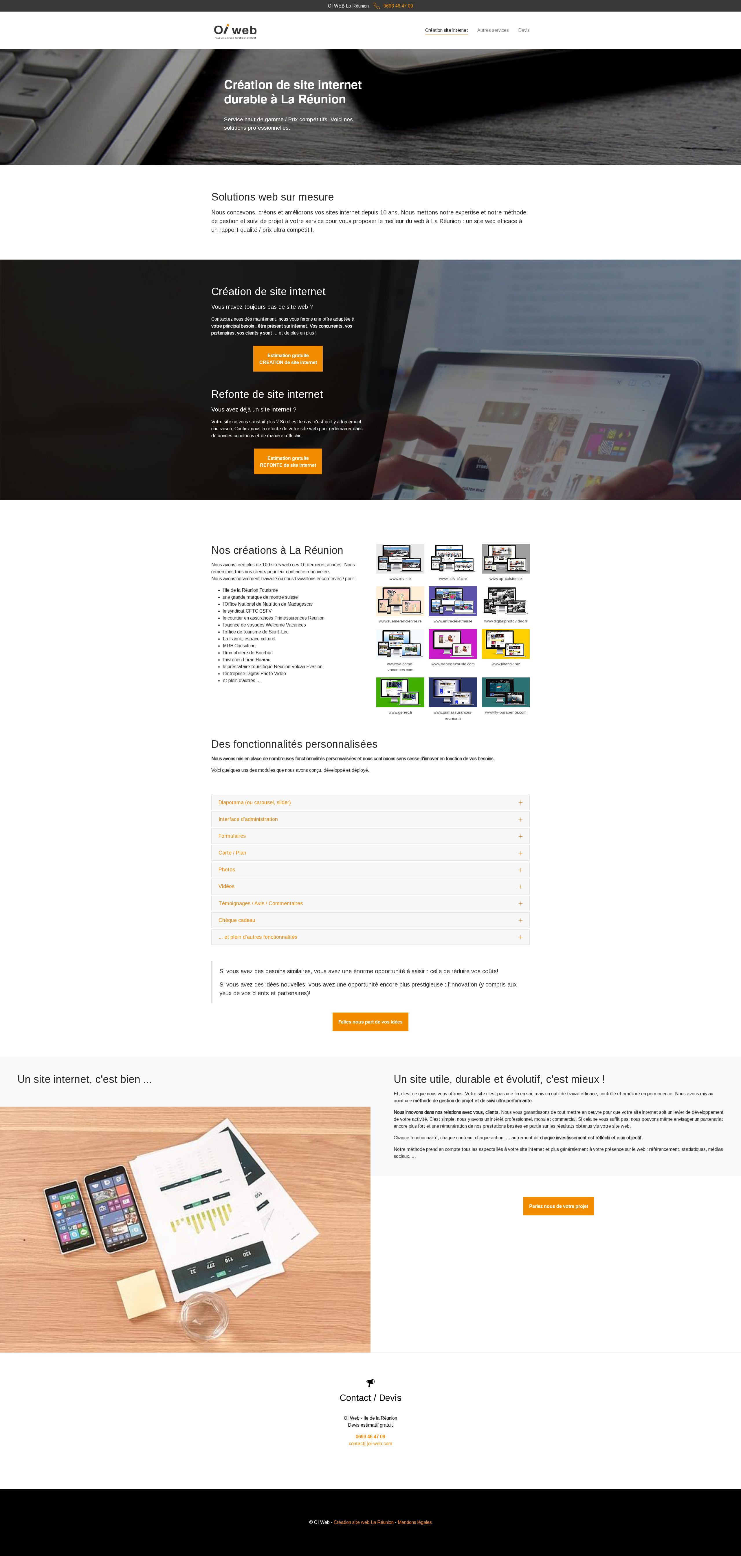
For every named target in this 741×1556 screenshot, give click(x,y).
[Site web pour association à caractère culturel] (506, 644)
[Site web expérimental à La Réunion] (400, 601)
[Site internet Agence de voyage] (400, 644)
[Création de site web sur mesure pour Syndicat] (453, 559)
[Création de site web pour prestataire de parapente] (506, 692)
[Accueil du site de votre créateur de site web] (236, 30)
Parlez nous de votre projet (558, 1206)
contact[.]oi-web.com (370, 1443)
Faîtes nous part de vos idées (370, 1022)
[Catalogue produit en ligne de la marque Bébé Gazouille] (453, 644)
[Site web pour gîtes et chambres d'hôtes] (453, 601)
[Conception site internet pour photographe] (506, 601)
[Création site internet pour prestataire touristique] (400, 559)
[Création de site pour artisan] (506, 559)
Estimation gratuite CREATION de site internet (288, 358)
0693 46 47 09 (398, 5)
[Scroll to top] (728, 1543)
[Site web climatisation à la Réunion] (400, 692)
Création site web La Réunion (364, 1522)
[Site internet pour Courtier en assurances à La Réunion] (453, 692)
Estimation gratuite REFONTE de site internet (288, 461)
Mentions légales (415, 1522)
